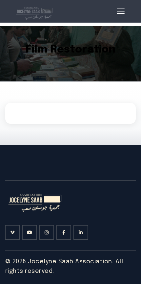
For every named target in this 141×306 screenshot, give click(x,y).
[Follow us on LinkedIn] (80, 232)
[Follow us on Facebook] (63, 232)
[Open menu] (120, 11)
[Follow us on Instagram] (46, 232)
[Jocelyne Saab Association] (34, 11)
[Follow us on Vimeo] (12, 232)
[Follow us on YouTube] (29, 232)
